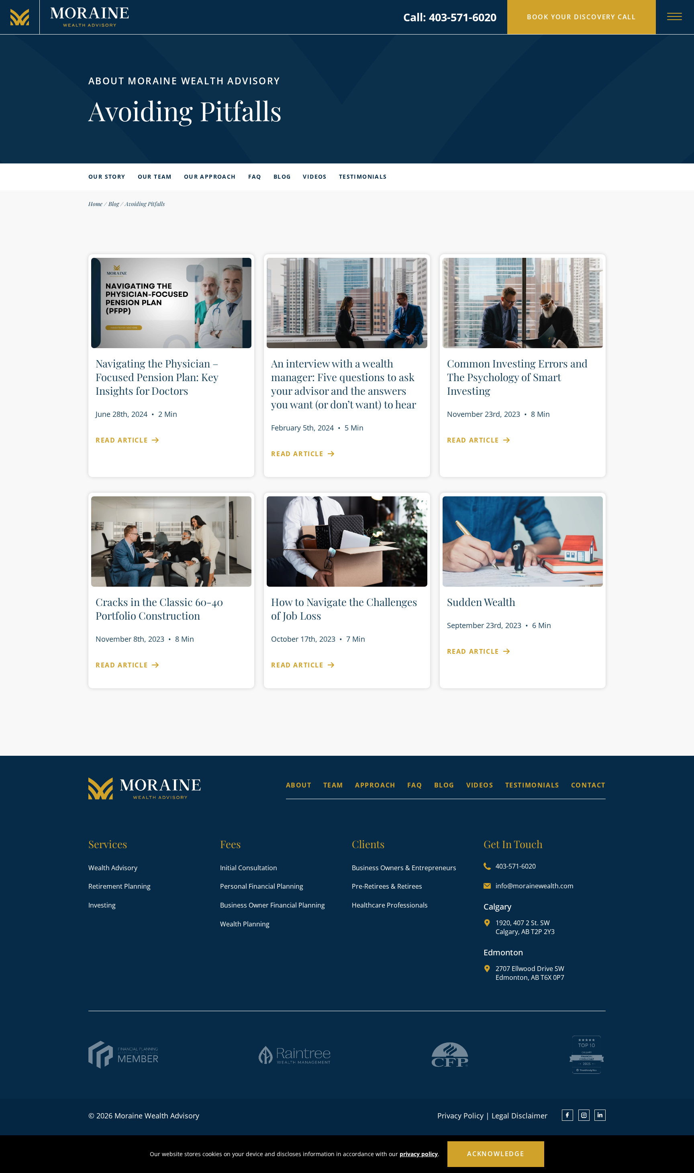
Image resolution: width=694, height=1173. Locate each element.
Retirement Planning (119, 886)
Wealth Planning (244, 924)
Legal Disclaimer (519, 1115)
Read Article (123, 440)
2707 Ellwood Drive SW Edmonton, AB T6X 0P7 (530, 973)
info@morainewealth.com (535, 885)
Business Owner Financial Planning (272, 905)
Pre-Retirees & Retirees (387, 886)
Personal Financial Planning (261, 886)
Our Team (155, 176)
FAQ (254, 176)
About (299, 785)
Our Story (107, 176)
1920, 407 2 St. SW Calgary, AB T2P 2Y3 (525, 927)
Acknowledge (496, 1153)
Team (333, 785)
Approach (375, 785)
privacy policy (419, 1154)
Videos (315, 176)
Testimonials (363, 176)
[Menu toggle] (674, 17)
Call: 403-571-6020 (449, 17)
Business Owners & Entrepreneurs (404, 867)
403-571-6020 (516, 866)
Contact (588, 785)
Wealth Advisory (112, 867)
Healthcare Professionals (390, 905)
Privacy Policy (460, 1115)
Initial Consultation (248, 867)
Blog (282, 176)
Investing (102, 905)
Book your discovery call (581, 16)
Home (95, 204)
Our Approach (210, 176)
